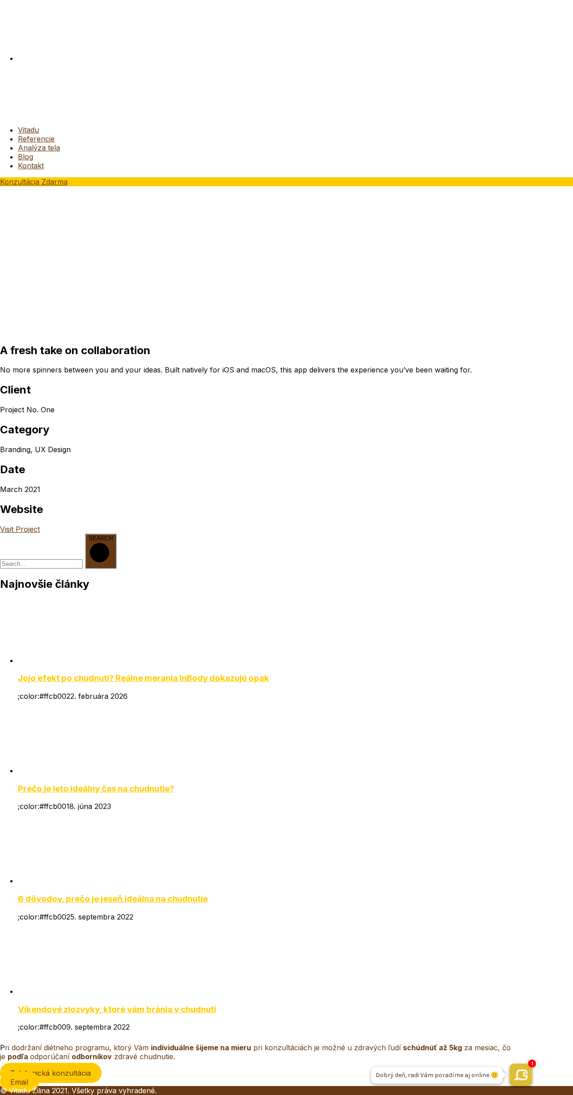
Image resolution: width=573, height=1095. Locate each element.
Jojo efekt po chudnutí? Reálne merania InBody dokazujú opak (143, 678)
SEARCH (101, 538)
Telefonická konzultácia (50, 1072)
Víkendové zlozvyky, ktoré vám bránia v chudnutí (117, 1009)
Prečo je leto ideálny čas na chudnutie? (96, 788)
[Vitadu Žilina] (33, 113)
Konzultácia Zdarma (34, 181)
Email (19, 1081)
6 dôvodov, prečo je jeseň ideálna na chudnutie (113, 899)
